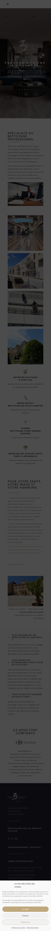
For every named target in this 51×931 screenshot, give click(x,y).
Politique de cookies (18, 928)
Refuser (25, 916)
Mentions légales (33, 928)
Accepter (25, 909)
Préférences (25, 922)
